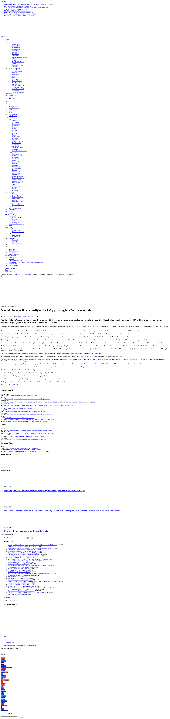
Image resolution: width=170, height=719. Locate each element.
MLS (6, 41)
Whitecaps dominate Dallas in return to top (20, 567)
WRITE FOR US (9, 642)
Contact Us (12, 257)
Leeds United (16, 136)
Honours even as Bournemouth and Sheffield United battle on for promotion (26, 421)
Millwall (14, 170)
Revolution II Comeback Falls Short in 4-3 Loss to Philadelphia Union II (28, 588)
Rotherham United (17, 201)
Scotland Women (17, 221)
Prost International (10, 268)
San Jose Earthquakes (18, 85)
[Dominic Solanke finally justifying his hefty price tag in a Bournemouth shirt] (31, 304)
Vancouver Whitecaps (18, 92)
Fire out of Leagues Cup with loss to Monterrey (17, 6)
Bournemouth (16, 124)
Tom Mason (6, 316)
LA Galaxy (15, 77)
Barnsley (14, 193)
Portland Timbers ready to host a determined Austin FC (19, 15)
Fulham (14, 135)
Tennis (10, 246)
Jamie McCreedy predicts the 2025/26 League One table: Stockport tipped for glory (28, 430)
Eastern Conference (14, 43)
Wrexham (15, 190)
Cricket (11, 228)
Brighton (14, 127)
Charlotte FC (15, 50)
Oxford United (16, 173)
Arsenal (14, 120)
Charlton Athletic (17, 159)
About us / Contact (10, 255)
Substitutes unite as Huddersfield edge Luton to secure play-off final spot (25, 439)
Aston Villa (15, 122)
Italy (10, 100)
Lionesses (15, 219)
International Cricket (18, 232)
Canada (11, 109)
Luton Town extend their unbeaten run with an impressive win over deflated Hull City (29, 433)
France (10, 97)
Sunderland (15, 146)
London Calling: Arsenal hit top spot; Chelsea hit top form (21, 395)
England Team (13, 95)
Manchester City (16, 143)
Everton (14, 133)
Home (7, 39)
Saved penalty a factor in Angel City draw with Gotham (23, 560)
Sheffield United (16, 179)
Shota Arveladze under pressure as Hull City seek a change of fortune (24, 436)
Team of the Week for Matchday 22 (18, 557)
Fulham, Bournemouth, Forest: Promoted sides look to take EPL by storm (25, 411)
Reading (14, 200)
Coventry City (16, 162)
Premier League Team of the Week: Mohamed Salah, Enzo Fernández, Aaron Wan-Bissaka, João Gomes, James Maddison (39, 405)
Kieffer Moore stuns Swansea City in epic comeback (19, 418)
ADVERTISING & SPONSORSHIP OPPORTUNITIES (20, 645)
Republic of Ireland (14, 108)
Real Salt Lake (16, 82)
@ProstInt (16, 385)
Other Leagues (9, 117)
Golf (10, 244)
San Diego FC (16, 84)
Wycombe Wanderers (18, 205)
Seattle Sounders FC (18, 89)
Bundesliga (12, 209)
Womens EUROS (17, 217)
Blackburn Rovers (17, 154)
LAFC (14, 76)
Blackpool (15, 195)
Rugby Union (16, 236)
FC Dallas (15, 73)
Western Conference (14, 68)
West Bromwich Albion (18, 189)
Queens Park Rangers (18, 178)
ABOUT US (8, 636)
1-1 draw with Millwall (90, 356)
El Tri (10, 111)
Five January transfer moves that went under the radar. (20, 408)
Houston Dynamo (17, 74)
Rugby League (16, 235)
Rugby (10, 233)
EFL (37, 316)
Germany (11, 98)
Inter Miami (15, 54)
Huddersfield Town (17, 197)
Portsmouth (15, 174)
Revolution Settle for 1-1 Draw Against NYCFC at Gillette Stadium (27, 559)
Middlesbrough (16, 168)
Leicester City (16, 166)
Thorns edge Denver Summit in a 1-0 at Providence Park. (20, 14)
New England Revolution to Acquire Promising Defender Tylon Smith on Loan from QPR (44, 490)
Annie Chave (12, 252)
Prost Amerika (13, 263)
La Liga (11, 211)
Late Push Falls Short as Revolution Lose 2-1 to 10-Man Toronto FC (27, 592)
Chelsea (14, 130)
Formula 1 (15, 240)
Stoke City (15, 184)
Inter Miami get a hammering (16, 594)
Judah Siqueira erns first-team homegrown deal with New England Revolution (26, 7)
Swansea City (16, 186)
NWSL (11, 225)
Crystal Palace (16, 132)
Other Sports (8, 227)
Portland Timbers (17, 81)
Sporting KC (15, 90)
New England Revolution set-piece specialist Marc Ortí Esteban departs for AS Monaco (28, 4)
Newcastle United (17, 139)
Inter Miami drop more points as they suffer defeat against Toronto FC (27, 565)
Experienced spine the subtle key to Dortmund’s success (25, 449)
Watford (14, 187)
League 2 (11, 206)
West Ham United (17, 149)
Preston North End (17, 176)
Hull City (14, 163)
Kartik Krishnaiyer (14, 251)
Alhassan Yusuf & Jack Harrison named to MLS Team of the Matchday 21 (28, 573)
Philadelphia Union (17, 65)
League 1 (11, 192)
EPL (10, 119)
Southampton (16, 182)
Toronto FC (15, 66)
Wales (10, 105)
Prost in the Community (15, 260)
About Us (11, 259)
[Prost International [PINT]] (62, 35)
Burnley (14, 128)
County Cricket (16, 230)
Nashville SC (16, 58)
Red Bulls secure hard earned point (17, 568)
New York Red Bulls (18, 62)
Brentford (15, 125)
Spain (10, 103)
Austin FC (15, 70)
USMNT (11, 112)
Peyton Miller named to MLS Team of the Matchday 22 (19, 12)
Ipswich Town (16, 165)
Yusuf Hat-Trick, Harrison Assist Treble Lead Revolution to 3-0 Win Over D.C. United (32, 581)
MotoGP (14, 241)
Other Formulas (16, 243)
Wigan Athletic (16, 203)
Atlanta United (16, 44)
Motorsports (12, 238)
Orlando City (16, 63)
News (6, 270)
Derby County (16, 160)
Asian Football (13, 116)
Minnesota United (17, 79)
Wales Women (16, 222)
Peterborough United (18, 198)
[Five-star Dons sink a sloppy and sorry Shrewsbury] (13, 525)
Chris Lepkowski (13, 254)
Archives (6, 601)
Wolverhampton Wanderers (19, 151)
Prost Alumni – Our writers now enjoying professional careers (26, 262)
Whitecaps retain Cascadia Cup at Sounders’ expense (22, 589)
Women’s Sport (9, 214)
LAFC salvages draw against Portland (18, 564)
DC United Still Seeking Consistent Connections (17, 11)
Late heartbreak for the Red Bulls (17, 578)
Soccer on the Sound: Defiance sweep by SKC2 (17, 9)
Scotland (11, 101)
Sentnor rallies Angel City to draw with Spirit (20, 586)
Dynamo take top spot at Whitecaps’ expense (20, 575)
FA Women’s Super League (16, 224)
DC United (15, 52)
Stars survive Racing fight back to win (18, 562)
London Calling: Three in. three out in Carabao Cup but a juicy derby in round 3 (27, 399)
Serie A (11, 213)
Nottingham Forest (17, 141)
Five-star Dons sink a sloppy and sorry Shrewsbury (27, 531)
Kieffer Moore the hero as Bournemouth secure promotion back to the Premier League (29, 414)
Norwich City (16, 171)
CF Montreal (15, 55)
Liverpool (15, 138)
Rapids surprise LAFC (14, 576)
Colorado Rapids (17, 71)
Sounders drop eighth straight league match (20, 580)
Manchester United (17, 144)
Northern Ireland (13, 106)
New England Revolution (19, 57)
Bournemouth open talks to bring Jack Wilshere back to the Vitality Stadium (29, 451)
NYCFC (14, 60)
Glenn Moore (12, 249)
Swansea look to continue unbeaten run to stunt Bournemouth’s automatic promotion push (30, 419)
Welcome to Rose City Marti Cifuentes (18, 583)
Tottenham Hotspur (17, 147)
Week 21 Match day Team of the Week (19, 572)
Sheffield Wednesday (18, 181)
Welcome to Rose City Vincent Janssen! (19, 570)
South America (13, 114)
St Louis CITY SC (17, 87)
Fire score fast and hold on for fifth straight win (21, 591)
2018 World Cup (10, 271)
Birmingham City (17, 155)
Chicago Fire (15, 46)
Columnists (8, 248)
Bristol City (15, 157)
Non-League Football (15, 208)
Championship (13, 152)
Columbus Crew (16, 49)
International (8, 93)
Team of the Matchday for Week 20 (18, 584)
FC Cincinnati (16, 47)
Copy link (20, 717)
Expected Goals (13, 265)
